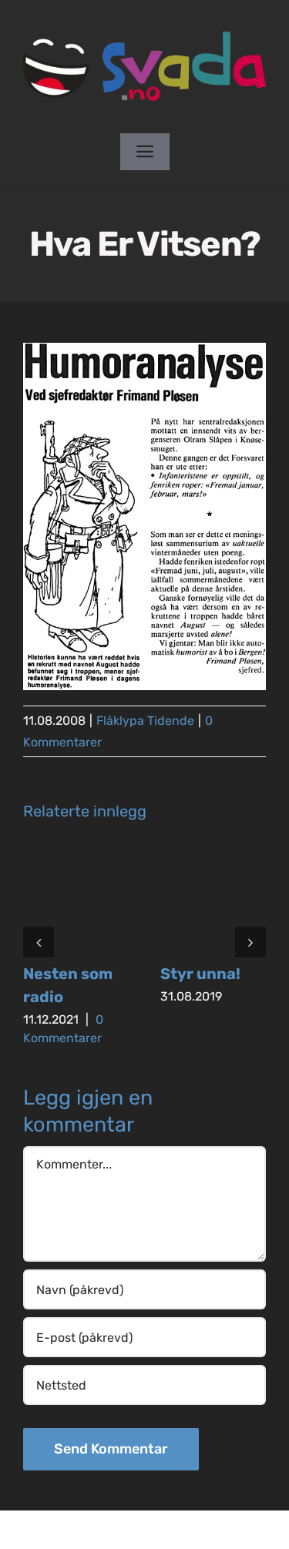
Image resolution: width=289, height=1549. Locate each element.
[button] (38, 942)
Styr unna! (200, 973)
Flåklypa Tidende (145, 720)
